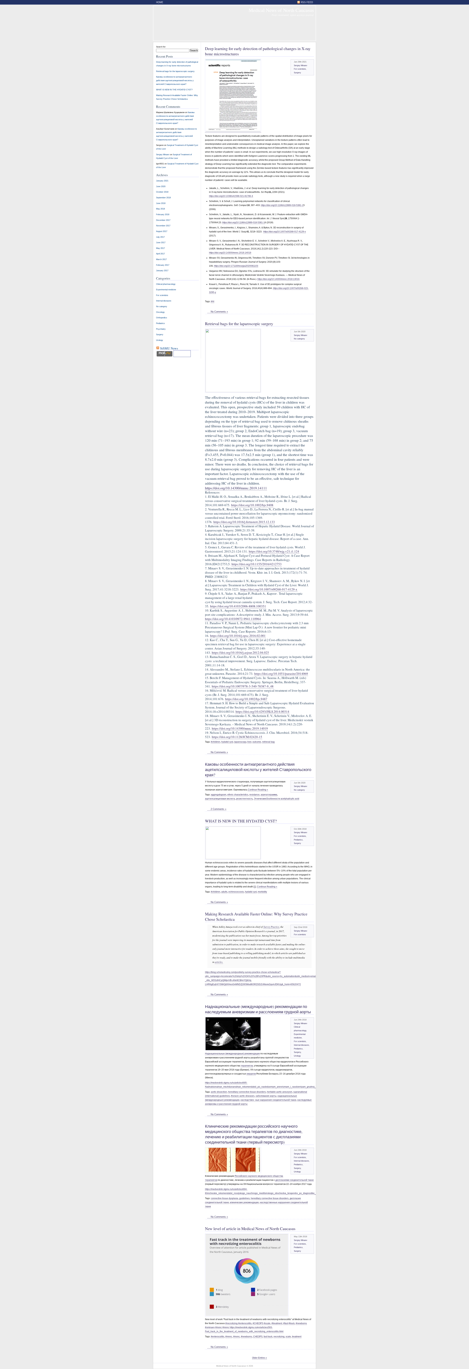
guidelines (244, 1198)
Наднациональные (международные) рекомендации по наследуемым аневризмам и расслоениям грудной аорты (258, 1009)
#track (292, 1323)
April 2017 (160, 254)
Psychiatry (161, 329)
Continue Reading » (258, 789)
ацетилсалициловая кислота (220, 798)
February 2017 (162, 265)
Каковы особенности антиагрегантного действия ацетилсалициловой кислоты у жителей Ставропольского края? (258, 769)
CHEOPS (258, 1336)
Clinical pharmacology (166, 284)
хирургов (251, 1073)
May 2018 (160, 209)
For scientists (300, 69)
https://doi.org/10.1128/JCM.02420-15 (237, 737)
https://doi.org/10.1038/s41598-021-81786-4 (231, 196)
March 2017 (161, 259)
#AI (212, 301)
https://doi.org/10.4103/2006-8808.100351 (238, 606)
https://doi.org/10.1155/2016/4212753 (257, 564)
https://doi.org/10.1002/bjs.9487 (246, 699)
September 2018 (163, 197)
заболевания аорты (266, 1096)
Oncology (160, 312)
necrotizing (279, 1336)
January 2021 (162, 181)
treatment (296, 1336)
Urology (297, 1056)
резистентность (244, 798)
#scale (267, 1323)
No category (299, 339)
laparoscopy (240, 742)
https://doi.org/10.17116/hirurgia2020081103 (236, 266)
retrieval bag (268, 742)
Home (159, 2)
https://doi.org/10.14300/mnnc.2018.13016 (278, 279)
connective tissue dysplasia (224, 1198)
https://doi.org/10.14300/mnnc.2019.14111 (236, 487)
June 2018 (160, 203)
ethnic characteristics (237, 794)
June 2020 (160, 186)
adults (224, 891)
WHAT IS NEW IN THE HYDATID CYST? (241, 821)
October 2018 (162, 192)
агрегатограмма (269, 794)
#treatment (277, 1323)
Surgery (297, 72)
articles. (219, 962)
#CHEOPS (258, 1323)
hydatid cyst (227, 742)
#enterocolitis (245, 1323)
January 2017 (162, 270)
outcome (256, 742)
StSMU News (169, 348)
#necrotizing (231, 1323)
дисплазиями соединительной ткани (294, 1180)
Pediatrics (298, 840)
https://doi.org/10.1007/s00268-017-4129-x (284, 231)
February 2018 (162, 214)
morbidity (262, 891)
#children (215, 742)
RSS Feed (307, 2)
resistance (254, 794)
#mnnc (225, 1327)
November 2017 (163, 226)
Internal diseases (301, 1045)
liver (249, 742)
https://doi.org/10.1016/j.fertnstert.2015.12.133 (244, 522)
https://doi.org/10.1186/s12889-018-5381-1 (282, 205)
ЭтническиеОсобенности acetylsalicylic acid (276, 798)
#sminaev (210, 1327)
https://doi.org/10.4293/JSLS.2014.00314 (262, 711)
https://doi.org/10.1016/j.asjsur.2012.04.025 (240, 652)
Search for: (161, 47)
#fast (285, 1323)
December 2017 (163, 220)
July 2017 (160, 237)
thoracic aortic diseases (242, 1096)
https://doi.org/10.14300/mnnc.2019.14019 (230, 252)
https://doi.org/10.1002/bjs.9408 (252, 505)
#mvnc (218, 1327)
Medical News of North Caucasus (281, 10)
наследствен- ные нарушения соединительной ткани (268, 1100)
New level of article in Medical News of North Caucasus (250, 1228)
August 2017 (161, 231)
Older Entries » (259, 1358)
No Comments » (219, 311)
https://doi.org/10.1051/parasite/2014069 (281, 673)
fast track (268, 1336)
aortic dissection (219, 1092)
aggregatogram (218, 794)
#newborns (301, 1323)
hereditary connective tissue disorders (247, 1092)
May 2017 (160, 248)
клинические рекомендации (244, 1202)
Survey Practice (271, 926)
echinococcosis (236, 891)
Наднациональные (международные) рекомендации (232, 1053)
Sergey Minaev (300, 65)
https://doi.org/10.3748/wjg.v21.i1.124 (274, 551)
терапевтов (247, 1065)
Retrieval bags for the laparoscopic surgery (239, 323)
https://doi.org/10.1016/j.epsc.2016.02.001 (238, 636)
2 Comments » (218, 809)
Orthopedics (161, 318)
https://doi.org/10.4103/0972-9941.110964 (233, 619)
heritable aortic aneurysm (279, 1092)
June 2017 (160, 242)
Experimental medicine (166, 289)
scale (288, 1336)
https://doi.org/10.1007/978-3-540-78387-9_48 (243, 686)
